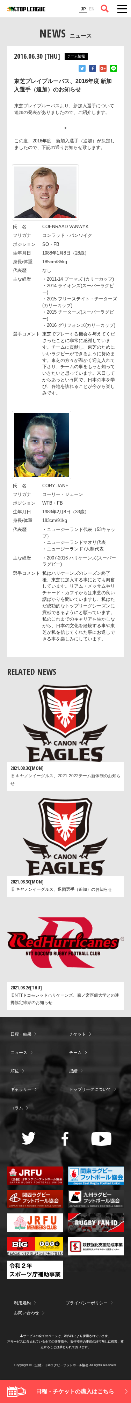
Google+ (103, 68)
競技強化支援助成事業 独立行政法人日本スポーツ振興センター (96, 1246)
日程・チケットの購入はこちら (75, 1391)
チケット (77, 1034)
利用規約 (22, 1303)
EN (92, 9)
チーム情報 (76, 56)
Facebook (92, 68)
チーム (75, 1052)
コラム (16, 1107)
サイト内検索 (105, 8)
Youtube (101, 1139)
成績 (73, 1071)
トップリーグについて (90, 1089)
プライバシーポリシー (87, 1303)
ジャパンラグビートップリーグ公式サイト (26, 9)
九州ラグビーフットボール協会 (96, 1199)
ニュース (18, 1052)
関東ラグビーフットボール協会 (96, 1176)
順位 (14, 1071)
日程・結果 (20, 1034)
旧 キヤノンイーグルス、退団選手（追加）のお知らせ (61, 889)
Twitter (82, 68)
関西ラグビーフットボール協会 (35, 1199)
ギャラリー (20, 1089)
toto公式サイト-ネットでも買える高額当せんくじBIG (35, 1246)
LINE (113, 68)
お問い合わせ (26, 1312)
